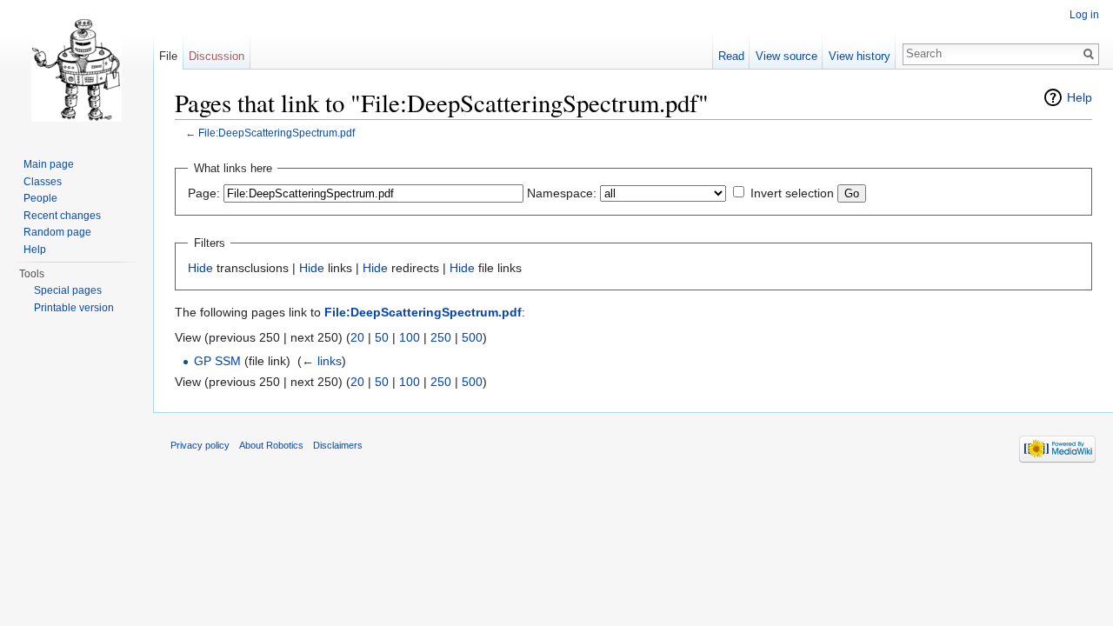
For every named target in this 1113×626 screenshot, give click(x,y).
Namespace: (561, 193)
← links (322, 361)
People (40, 198)
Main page (48, 164)
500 (472, 337)
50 (382, 337)
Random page (57, 232)
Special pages (68, 290)
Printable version (74, 308)
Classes (42, 182)
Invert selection (792, 193)
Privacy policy (200, 445)
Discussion (216, 56)
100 (409, 337)
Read (731, 56)
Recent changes (62, 216)
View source (786, 56)
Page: (204, 193)
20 (357, 337)
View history (859, 56)
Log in (1084, 15)
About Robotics (271, 445)
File (168, 56)
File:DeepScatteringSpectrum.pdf (276, 132)
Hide (200, 268)
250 (440, 337)
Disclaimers (338, 445)
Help (1079, 97)
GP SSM (217, 361)
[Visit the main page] (76, 69)
